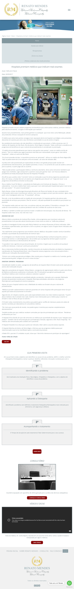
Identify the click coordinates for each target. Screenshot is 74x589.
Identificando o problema (37, 370)
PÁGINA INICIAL (12, 551)
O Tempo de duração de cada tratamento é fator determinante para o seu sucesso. (37, 433)
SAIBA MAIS (37, 451)
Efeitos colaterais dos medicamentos (37, 61)
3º (37, 422)
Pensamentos (37, 51)
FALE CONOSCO (56, 551)
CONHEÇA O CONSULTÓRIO (37, 498)
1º (37, 366)
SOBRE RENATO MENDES (28, 551)
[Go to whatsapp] (69, 583)
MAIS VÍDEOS (37, 542)
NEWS (65, 551)
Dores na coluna (37, 56)
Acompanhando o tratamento (37, 426)
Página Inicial (6, 36)
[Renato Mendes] (26, 16)
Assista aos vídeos (37, 46)
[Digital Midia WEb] (37, 586)
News (13, 36)
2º (37, 394)
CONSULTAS (44, 551)
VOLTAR (6, 341)
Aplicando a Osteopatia (37, 398)
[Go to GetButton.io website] (69, 587)
